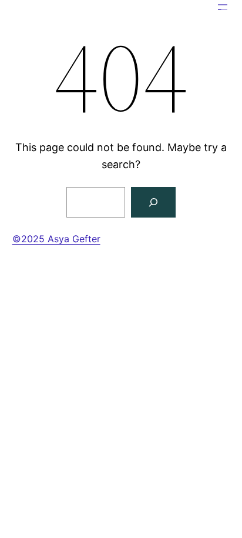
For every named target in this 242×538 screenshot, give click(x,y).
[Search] (153, 202)
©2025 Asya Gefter (56, 239)
